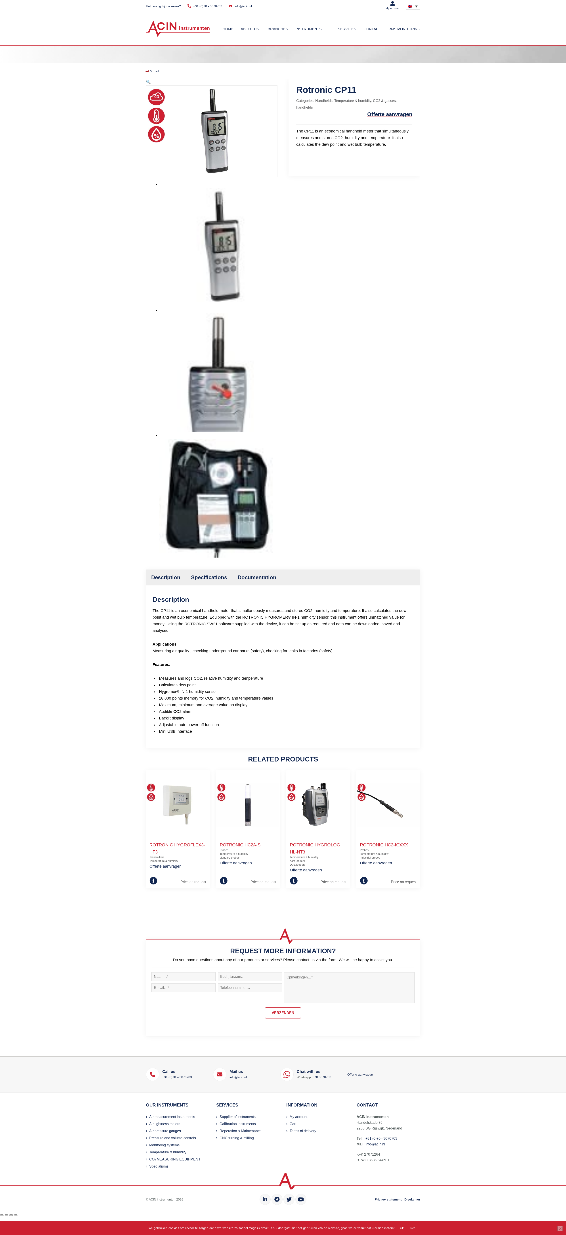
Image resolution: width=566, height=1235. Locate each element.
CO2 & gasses (384, 101)
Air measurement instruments (172, 1117)
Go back (154, 71)
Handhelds (324, 101)
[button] (148, 82)
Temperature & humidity (352, 101)
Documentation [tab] (257, 577)
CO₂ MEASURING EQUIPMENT (175, 1159)
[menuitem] (413, 6)
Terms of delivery (303, 1131)
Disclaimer (412, 1199)
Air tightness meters (164, 1124)
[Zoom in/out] (2, 1215)
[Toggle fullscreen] (6, 1215)
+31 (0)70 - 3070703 (207, 6)
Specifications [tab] (209, 577)
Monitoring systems (164, 1145)
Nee (412, 1228)
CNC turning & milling (237, 1138)
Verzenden (283, 1013)
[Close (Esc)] (15, 1215)
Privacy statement (389, 1199)
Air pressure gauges (165, 1131)
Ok (402, 1228)
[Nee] (560, 1228)
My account (392, 8)
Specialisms (158, 1166)
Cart (293, 1124)
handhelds (304, 107)
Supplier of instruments (238, 1117)
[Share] (11, 1215)
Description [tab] (165, 577)
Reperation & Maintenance (241, 1131)
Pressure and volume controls (172, 1138)
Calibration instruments (238, 1124)
